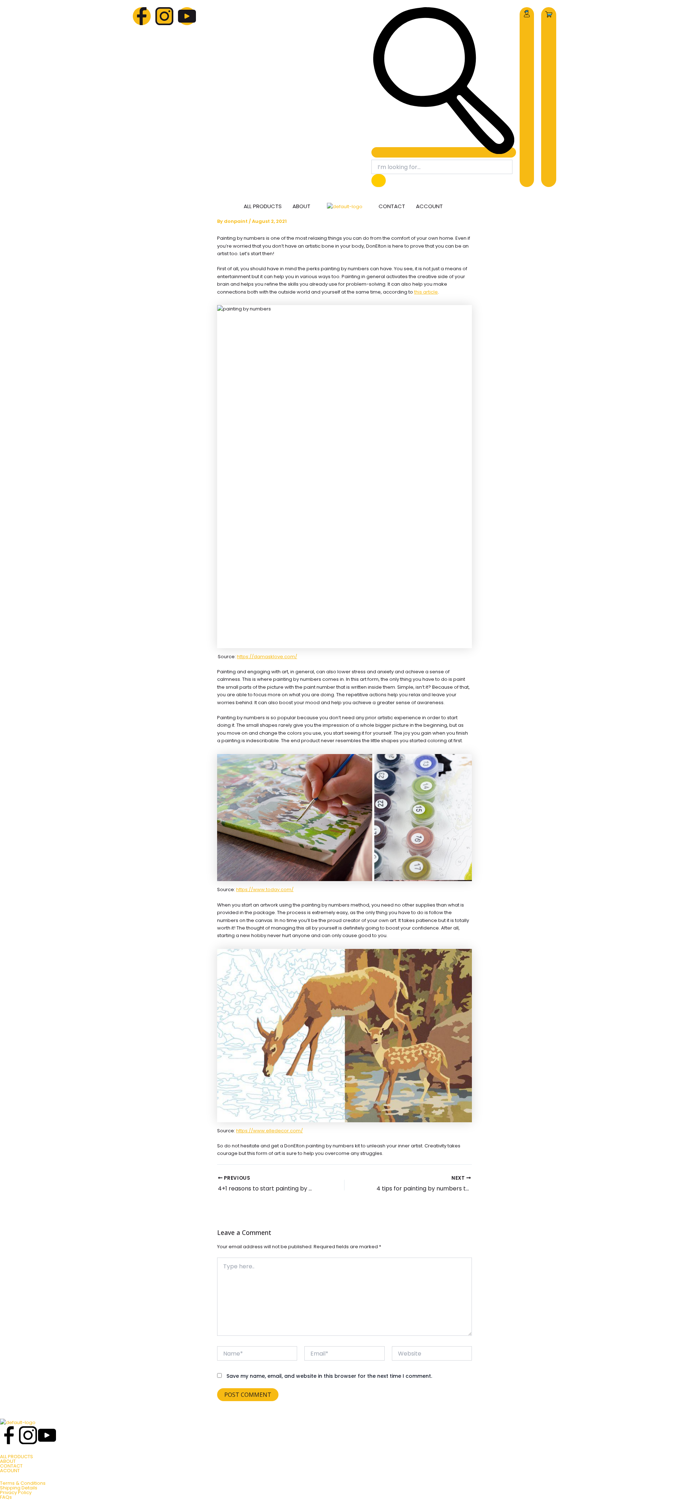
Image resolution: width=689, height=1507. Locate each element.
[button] (443, 152)
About (301, 206)
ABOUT (8, 1461)
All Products (263, 206)
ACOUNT (10, 1470)
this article (426, 292)
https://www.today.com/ (265, 889)
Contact (392, 206)
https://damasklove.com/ (267, 656)
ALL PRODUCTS (16, 1456)
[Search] (378, 180)
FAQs (6, 1497)
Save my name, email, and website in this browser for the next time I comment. (329, 1376)
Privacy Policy (16, 1492)
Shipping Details (18, 1487)
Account (429, 206)
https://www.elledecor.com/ (269, 1130)
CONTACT (11, 1465)
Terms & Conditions (23, 1483)
